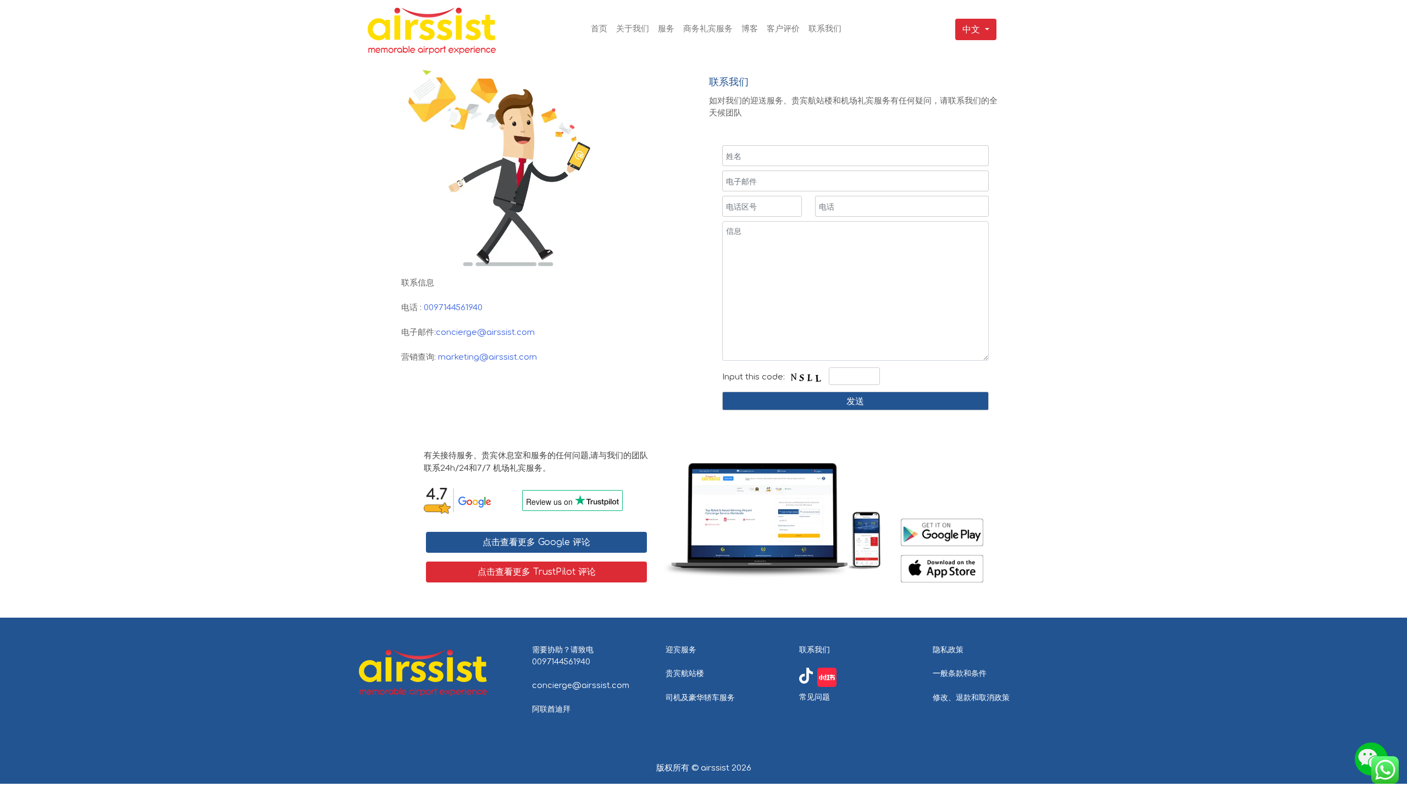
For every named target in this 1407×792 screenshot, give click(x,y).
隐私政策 (948, 649)
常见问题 (814, 696)
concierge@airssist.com (485, 332)
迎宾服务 (681, 649)
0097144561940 (453, 307)
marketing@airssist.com (487, 357)
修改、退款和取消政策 (971, 697)
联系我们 (814, 649)
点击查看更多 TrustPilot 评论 (537, 572)
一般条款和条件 (960, 673)
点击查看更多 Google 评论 (536, 542)
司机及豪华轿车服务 (700, 697)
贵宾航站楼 (685, 673)
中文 (971, 30)
